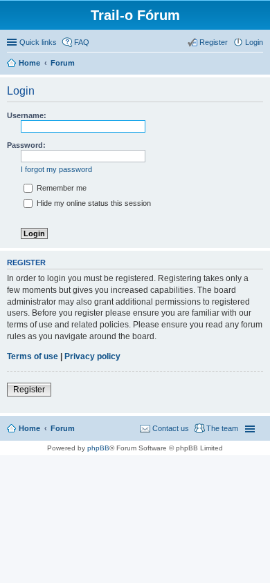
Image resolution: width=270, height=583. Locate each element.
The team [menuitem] (222, 428)
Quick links (38, 42)
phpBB (98, 448)
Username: (26, 115)
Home (29, 428)
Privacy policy (92, 356)
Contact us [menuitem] (170, 428)
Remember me (61, 188)
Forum (63, 428)
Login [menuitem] (254, 42)
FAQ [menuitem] (81, 42)
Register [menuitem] (213, 42)
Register (29, 389)
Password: (26, 145)
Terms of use (32, 356)
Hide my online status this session (93, 203)
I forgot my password (56, 169)
